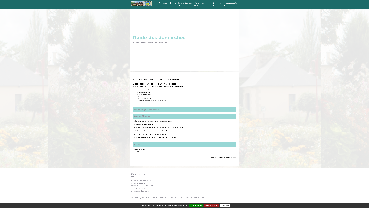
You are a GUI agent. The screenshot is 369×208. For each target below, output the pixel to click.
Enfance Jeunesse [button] (185, 3)
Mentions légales (137, 198)
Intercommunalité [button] (230, 3)
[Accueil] (143, 4)
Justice (152, 80)
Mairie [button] (165, 3)
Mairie (144, 42)
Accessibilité (173, 198)
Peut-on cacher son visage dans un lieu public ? (151, 134)
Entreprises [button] (216, 3)
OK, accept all (197, 205)
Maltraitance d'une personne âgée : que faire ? (151, 131)
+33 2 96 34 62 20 (138, 188)
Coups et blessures (143, 92)
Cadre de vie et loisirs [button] (200, 4)
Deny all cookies (212, 205)
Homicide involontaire (143, 94)
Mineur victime (140, 150)
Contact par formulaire (140, 191)
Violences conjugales (143, 98)
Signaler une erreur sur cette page (223, 157)
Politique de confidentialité (156, 198)
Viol (137, 96)
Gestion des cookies (199, 198)
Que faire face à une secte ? (144, 124)
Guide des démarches (157, 42)
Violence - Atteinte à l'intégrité (168, 80)
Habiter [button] (173, 3)
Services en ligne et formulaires (145, 110)
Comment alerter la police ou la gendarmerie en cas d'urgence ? (157, 137)
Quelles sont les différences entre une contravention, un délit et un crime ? (160, 127)
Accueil (136, 42)
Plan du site (184, 198)
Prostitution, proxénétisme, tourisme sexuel (151, 100)
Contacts (138, 174)
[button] (159, 3)
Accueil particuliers (140, 80)
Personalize (225, 205)
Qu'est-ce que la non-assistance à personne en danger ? (154, 121)
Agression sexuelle (143, 90)
